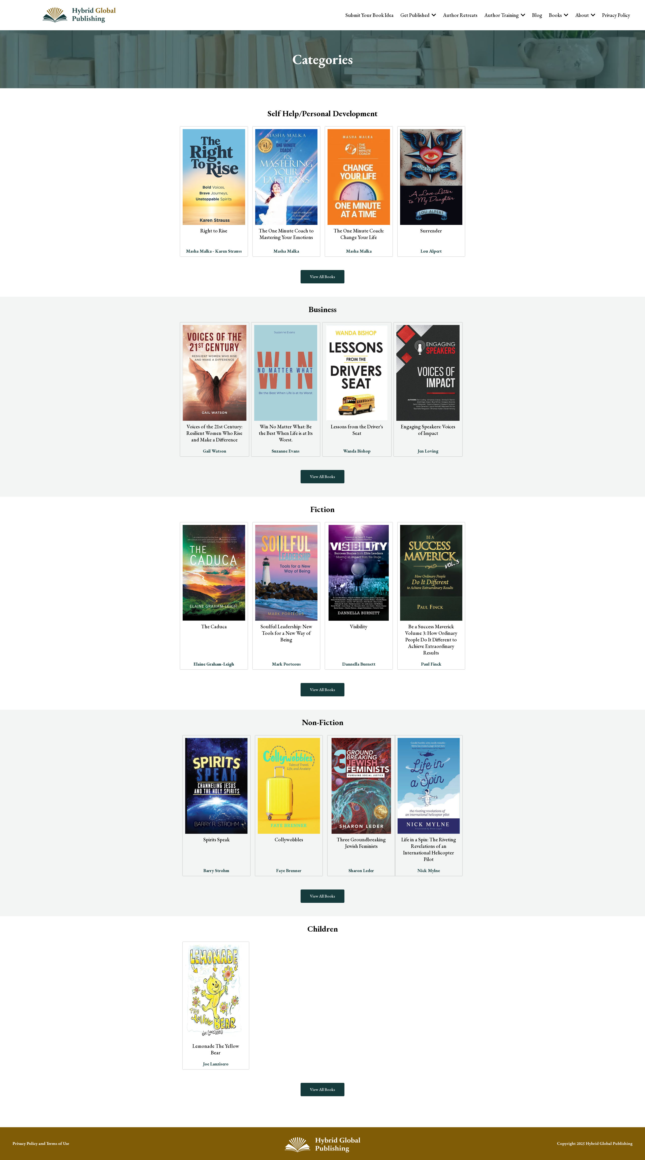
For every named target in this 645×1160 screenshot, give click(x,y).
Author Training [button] (502, 15)
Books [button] (556, 15)
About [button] (582, 15)
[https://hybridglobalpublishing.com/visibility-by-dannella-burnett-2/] (359, 573)
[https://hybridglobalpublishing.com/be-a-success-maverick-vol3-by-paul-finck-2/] (431, 573)
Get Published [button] (415, 15)
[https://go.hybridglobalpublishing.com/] (322, 1144)
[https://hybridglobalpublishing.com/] (79, 15)
